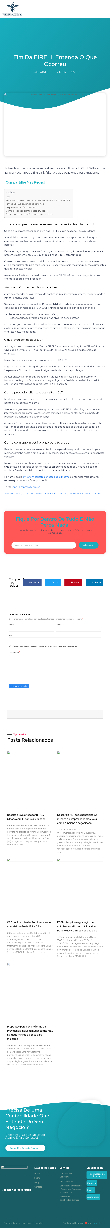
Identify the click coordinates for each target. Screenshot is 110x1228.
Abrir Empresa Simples (26, 487)
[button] (106, 9)
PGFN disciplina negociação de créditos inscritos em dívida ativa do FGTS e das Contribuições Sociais (78, 926)
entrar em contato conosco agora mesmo (46, 477)
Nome (12, 624)
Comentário (14, 652)
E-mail (59, 624)
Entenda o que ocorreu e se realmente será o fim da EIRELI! (38, 200)
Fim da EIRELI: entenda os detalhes (25, 203)
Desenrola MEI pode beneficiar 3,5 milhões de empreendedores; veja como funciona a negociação (77, 819)
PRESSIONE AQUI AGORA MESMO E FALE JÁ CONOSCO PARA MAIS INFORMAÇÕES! (53, 493)
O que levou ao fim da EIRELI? (22, 207)
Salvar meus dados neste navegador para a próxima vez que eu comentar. (45, 646)
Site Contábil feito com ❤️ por (77, 1223)
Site (10, 635)
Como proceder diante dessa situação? (27, 210)
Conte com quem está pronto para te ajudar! (30, 214)
